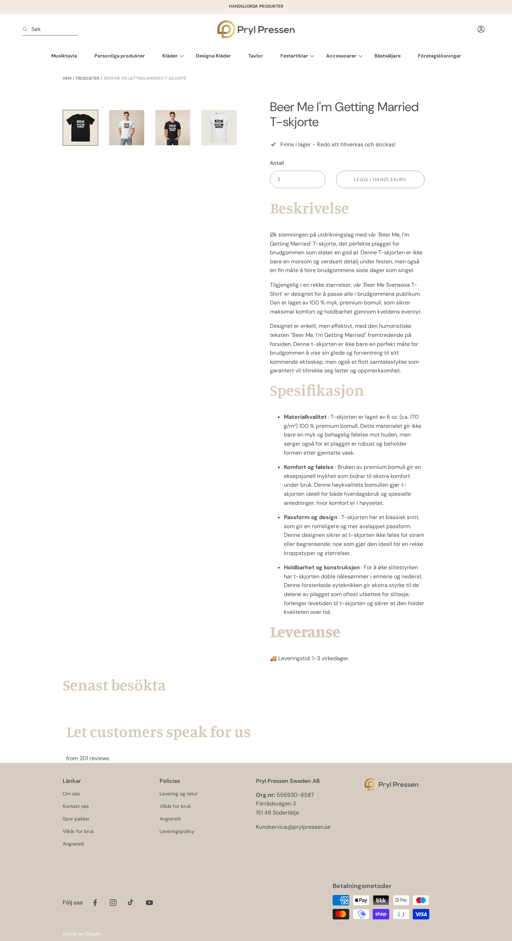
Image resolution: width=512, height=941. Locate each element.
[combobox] (50, 29)
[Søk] (27, 29)
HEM (67, 78)
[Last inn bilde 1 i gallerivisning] (80, 127)
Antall (277, 163)
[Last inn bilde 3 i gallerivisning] (173, 127)
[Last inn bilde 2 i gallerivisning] (126, 127)
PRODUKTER (87, 78)
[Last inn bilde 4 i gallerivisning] (218, 127)
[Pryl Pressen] (256, 29)
